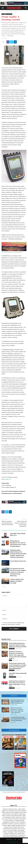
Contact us (19, 839)
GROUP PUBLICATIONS (14, 730)
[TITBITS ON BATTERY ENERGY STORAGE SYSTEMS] (5, 581)
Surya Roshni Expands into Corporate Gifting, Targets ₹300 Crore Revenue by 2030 (17, 645)
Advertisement (9, 839)
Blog (15, 839)
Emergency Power (4, 564)
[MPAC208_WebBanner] (14, 3)
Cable (10, 660)
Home (3, 11)
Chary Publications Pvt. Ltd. (14, 842)
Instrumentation (13, 11)
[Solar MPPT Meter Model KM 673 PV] (5, 535)
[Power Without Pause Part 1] (5, 563)
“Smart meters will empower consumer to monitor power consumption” (20, 524)
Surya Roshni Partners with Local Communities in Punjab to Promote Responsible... (18, 719)
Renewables (11, 670)
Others (3, 544)
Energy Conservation (4, 583)
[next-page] (5, 587)
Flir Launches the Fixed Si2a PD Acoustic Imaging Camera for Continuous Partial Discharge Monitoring (18, 572)
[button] (2, 8)
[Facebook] (8, 41)
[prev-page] (3, 587)
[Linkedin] (15, 41)
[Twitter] (11, 41)
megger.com (7, 479)
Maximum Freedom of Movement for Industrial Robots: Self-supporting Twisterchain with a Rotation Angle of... (17, 655)
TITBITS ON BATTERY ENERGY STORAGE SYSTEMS (17, 581)
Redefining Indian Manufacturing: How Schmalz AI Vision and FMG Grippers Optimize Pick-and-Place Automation (18, 553)
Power (7, 11)
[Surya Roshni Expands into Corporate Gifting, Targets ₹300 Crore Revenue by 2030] (5, 645)
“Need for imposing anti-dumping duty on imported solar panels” (7, 523)
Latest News (11, 648)
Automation (4, 553)
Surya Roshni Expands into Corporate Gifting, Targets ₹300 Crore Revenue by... (17, 701)
